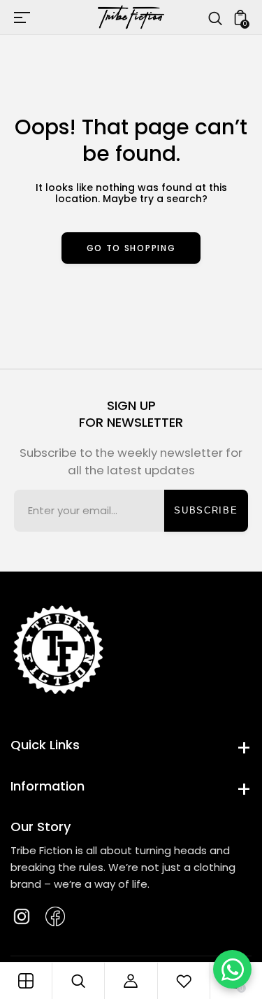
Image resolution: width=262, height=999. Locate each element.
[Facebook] (55, 916)
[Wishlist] (183, 981)
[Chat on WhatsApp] (232, 969)
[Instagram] (21, 916)
